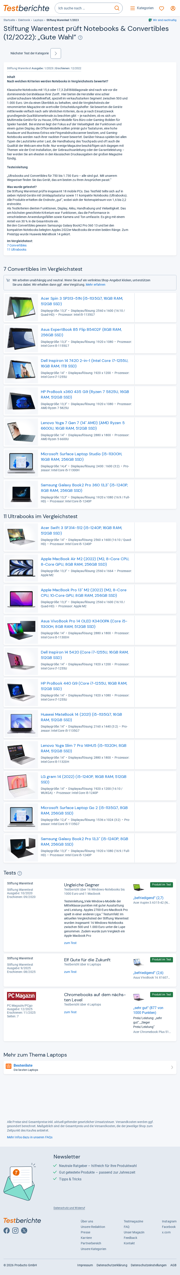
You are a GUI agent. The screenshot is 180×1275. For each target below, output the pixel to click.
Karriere (86, 1238)
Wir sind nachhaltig (164, 20)
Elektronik (24, 20)
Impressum (85, 1265)
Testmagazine (133, 1221)
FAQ (127, 1227)
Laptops (38, 20)
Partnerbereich (91, 1243)
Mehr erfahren (95, 284)
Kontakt (129, 1243)
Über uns (87, 1221)
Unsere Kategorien (93, 1249)
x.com (166, 1232)
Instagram (169, 1221)
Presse (85, 1232)
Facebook (169, 1227)
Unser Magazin (134, 1232)
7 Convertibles (17, 245)
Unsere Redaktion (93, 1227)
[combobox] (83, 8)
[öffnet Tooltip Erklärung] (80, 37)
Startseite (9, 20)
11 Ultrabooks (16, 249)
